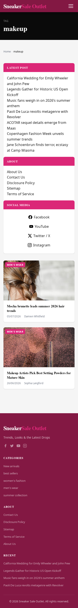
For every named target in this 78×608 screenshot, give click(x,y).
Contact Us (16, 177)
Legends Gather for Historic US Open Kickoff (32, 571)
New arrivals (11, 466)
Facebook (42, 217)
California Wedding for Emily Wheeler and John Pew (36, 563)
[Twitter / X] (12, 446)
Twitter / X (41, 235)
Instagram (41, 245)
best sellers (10, 473)
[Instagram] (25, 446)
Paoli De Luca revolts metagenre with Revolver (33, 585)
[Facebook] (5, 446)
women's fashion (14, 481)
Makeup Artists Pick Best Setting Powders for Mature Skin (39, 375)
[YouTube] (18, 446)
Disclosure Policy (21, 182)
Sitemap (13, 188)
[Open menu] (71, 6)
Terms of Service (20, 194)
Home (7, 51)
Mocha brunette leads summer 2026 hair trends (36, 308)
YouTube (42, 226)
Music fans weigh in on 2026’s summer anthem (34, 578)
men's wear (10, 488)
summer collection (15, 495)
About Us (14, 171)
